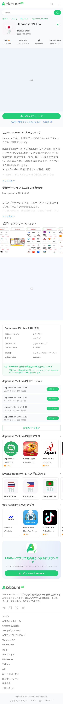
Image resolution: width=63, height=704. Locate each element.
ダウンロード (52, 389)
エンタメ (24, 19)
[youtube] (23, 607)
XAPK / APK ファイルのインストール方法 (30, 122)
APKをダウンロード (11, 630)
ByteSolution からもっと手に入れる (24, 473)
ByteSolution (23, 31)
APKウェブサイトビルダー (14, 635)
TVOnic (6, 664)
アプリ (14, 19)
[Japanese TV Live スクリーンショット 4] (37, 240)
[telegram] (3, 607)
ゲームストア (8, 654)
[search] (57, 12)
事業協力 (6, 683)
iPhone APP (8, 644)
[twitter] (16, 607)
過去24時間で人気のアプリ (18, 505)
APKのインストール (11, 621)
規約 (40, 701)
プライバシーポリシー (19, 701)
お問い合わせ (8, 688)
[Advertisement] (31, 79)
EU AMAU (49, 701)
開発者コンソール (10, 679)
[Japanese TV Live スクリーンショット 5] (53, 240)
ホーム (5, 19)
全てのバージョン (31, 428)
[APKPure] (13, 4)
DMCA (33, 701)
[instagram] (10, 607)
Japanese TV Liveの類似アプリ (21, 436)
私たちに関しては (10, 674)
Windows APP (9, 640)
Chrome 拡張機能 (10, 626)
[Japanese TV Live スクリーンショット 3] (21, 240)
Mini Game (7, 659)
